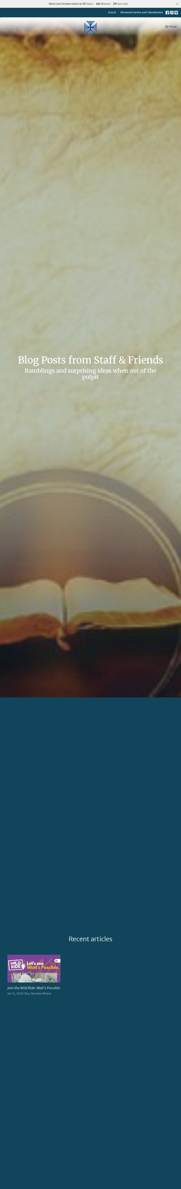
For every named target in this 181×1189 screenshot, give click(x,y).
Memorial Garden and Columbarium (141, 12)
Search (112, 12)
